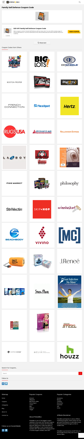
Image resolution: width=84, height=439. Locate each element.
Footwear (59, 405)
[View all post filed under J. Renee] (69, 261)
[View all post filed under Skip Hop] (42, 209)
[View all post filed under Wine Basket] (69, 209)
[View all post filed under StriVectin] (14, 209)
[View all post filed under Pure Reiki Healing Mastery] (42, 261)
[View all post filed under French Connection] (14, 105)
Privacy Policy (67, 432)
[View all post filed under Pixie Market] (14, 183)
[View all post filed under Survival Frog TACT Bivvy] (14, 261)
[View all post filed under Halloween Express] (69, 131)
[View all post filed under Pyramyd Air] (42, 131)
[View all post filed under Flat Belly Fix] (42, 325)
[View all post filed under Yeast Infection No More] (69, 292)
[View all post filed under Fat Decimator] (14, 61)
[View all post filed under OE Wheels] (69, 61)
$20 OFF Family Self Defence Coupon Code (30, 28)
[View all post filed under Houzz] (69, 352)
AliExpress (32, 400)
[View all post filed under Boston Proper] (14, 82)
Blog (3, 408)
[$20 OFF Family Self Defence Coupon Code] (8, 31)
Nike (30, 406)
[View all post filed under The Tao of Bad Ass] (42, 157)
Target (31, 409)
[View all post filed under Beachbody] (14, 235)
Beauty (59, 400)
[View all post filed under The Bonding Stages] (42, 82)
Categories (5, 405)
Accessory (60, 398)
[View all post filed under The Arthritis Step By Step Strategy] (14, 325)
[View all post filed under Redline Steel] (69, 325)
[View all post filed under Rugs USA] (14, 131)
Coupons (4, 401)
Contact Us (5, 415)
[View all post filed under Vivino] (42, 235)
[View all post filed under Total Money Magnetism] (42, 183)
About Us (4, 412)
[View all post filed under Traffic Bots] (14, 292)
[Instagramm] (3, 383)
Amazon (31, 398)
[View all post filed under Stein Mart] (42, 292)
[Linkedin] (6, 383)
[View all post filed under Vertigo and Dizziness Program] (69, 157)
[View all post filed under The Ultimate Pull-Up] (69, 235)
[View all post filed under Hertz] (69, 105)
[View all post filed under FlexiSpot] (42, 105)
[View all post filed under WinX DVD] (69, 82)
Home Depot (33, 403)
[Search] (80, 2)
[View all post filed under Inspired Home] (14, 352)
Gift (58, 406)
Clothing (59, 401)
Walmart (31, 408)
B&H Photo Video (34, 401)
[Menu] (4, 2)
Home (3, 398)
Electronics (60, 403)
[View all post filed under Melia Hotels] (42, 352)
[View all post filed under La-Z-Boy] (14, 157)
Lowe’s (31, 405)
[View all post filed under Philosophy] (69, 183)
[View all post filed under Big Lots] (42, 61)
